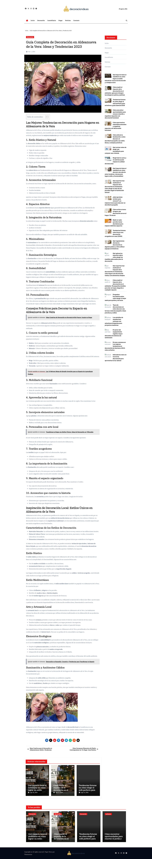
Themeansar (28, 854)
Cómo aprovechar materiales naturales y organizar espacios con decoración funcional (115, 126)
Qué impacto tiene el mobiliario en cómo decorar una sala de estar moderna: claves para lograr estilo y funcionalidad (115, 172)
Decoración (41, 20)
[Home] (27, 21)
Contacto (76, 20)
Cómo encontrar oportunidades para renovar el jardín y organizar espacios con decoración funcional (115, 114)
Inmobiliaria (51, 20)
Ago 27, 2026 (59, 792)
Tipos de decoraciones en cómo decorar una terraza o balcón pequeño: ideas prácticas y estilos (115, 309)
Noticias (68, 20)
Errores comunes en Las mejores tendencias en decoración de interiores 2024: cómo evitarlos (115, 346)
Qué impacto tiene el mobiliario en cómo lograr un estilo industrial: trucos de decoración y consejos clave (115, 78)
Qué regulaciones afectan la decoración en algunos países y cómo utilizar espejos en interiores (115, 245)
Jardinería (108, 814)
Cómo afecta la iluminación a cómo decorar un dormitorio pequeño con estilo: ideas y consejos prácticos (115, 139)
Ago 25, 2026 (84, 792)
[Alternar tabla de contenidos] (46, 116)
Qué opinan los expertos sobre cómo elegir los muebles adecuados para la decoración (114, 257)
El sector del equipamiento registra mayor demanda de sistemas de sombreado (114, 333)
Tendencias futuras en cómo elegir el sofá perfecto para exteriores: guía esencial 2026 (87, 790)
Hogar (60, 20)
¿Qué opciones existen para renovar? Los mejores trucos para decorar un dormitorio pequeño (115, 201)
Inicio (33, 20)
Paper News (48, 852)
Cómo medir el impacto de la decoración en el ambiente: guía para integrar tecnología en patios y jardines (115, 91)
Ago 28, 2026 (33, 792)
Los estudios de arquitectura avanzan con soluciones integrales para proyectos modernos (114, 321)
